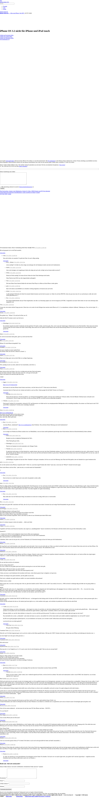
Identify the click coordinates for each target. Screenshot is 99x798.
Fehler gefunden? (23, 166)
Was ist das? (62, 165)
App (4, 7)
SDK (6, 194)
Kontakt (5, 6)
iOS (1, 194)
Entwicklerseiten (10, 161)
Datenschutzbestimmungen (25, 187)
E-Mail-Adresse (4, 783)
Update (9, 194)
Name (2, 780)
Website (2, 786)
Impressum (9, 796)
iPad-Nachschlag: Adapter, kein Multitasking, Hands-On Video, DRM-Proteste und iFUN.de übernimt (25, 191)
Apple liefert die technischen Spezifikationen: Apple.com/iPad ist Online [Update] (20, 192)
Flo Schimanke (51, 161)
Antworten (2, 253)
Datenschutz (19, 796)
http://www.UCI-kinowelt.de (10, 384)
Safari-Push (28, 796)
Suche (4, 9)
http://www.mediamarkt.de (6, 412)
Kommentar (3, 778)
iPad (3, 194)
